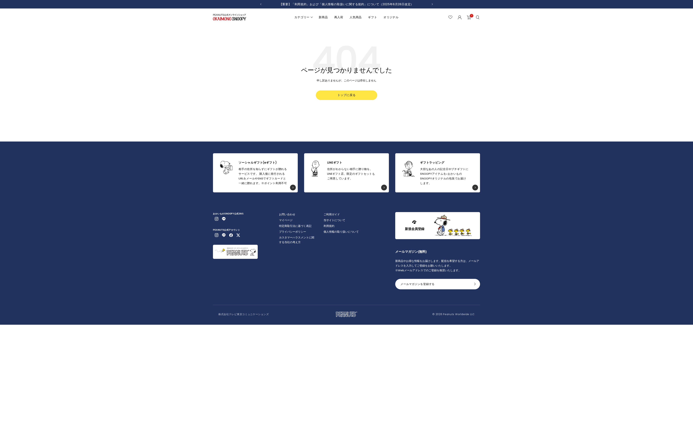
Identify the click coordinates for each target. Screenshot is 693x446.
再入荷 (338, 17)
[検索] (478, 17)
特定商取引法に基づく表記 (295, 226)
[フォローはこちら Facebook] (231, 235)
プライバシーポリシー (292, 232)
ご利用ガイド (332, 214)
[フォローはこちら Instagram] (216, 219)
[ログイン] (460, 17)
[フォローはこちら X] (238, 235)
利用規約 (329, 226)
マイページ (286, 220)
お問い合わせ (287, 214)
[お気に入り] (450, 17)
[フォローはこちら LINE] (223, 219)
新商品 (323, 17)
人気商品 (356, 17)
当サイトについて (334, 220)
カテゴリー (302, 17)
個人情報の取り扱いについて (341, 232)
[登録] (475, 285)
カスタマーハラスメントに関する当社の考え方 (296, 240)
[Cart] (469, 17)
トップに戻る (346, 95)
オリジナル (391, 17)
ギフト (372, 17)
